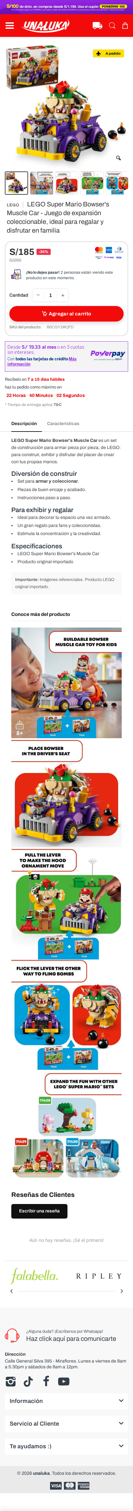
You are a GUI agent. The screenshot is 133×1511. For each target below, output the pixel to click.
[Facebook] (46, 1381)
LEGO (13, 205)
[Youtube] (63, 1381)
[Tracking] (97, 25)
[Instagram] (10, 1381)
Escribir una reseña (39, 1211)
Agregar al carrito (70, 313)
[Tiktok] (28, 1381)
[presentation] (11, 1291)
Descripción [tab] (24, 423)
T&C (58, 404)
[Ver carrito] (125, 25)
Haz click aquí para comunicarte (71, 1338)
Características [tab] (63, 423)
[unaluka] (45, 25)
